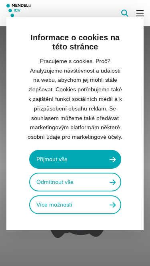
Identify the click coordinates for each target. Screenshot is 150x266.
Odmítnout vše (55, 182)
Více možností (54, 204)
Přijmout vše (52, 159)
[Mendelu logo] (46, 13)
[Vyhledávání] (124, 13)
